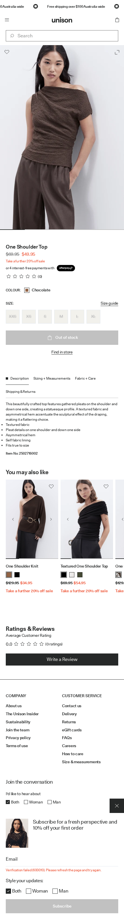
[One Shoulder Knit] (32, 519)
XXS (12, 316)
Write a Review (62, 659)
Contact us (71, 705)
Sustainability (18, 722)
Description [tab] (19, 378)
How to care (72, 753)
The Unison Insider (22, 714)
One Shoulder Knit (22, 566)
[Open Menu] (7, 20)
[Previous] (13, 519)
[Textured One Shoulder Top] (87, 519)
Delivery (69, 714)
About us (14, 705)
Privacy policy (18, 737)
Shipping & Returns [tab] (20, 391)
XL (93, 316)
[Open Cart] (117, 20)
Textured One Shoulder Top (84, 566)
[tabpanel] (62, 426)
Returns (69, 722)
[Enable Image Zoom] (117, 52)
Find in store (61, 352)
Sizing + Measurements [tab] (51, 378)
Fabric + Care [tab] (85, 378)
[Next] (51, 519)
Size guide (109, 303)
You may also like (27, 472)
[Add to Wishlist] (7, 52)
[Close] (117, 806)
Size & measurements (81, 762)
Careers (69, 745)
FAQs (67, 737)
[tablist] (62, 387)
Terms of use (17, 745)
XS (28, 316)
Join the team (17, 730)
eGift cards (72, 730)
